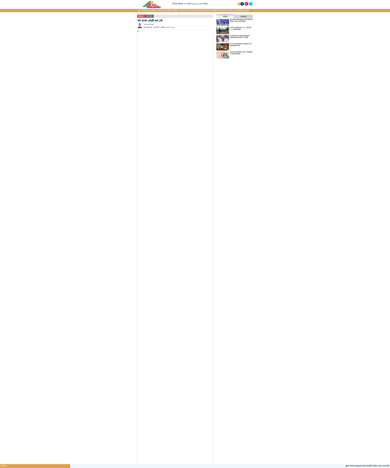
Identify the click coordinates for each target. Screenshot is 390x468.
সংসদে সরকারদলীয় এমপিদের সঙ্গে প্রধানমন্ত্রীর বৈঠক (240, 45)
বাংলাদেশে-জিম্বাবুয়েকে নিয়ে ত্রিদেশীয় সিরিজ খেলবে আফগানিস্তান (241, 20)
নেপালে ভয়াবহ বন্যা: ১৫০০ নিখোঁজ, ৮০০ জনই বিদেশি (241, 28)
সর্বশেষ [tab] (225, 17)
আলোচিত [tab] (243, 17)
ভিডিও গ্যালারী (234, 11)
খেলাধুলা (188, 11)
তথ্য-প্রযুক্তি (213, 11)
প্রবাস (182, 11)
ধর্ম (223, 11)
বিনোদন (194, 11)
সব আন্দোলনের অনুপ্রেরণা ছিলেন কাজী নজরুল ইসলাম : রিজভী (240, 37)
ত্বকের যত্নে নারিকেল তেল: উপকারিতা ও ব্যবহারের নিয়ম (241, 53)
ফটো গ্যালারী (244, 11)
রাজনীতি (168, 11)
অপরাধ (200, 11)
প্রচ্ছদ (139, 11)
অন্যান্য (227, 11)
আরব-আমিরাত (152, 11)
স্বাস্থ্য (219, 11)
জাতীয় (144, 11)
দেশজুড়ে (161, 11)
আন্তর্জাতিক (175, 11)
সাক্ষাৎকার (206, 11)
